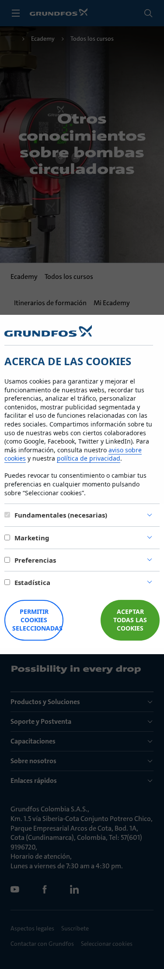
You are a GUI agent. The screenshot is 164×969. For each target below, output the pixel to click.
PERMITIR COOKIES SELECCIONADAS (37, 619)
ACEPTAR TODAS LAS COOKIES (130, 619)
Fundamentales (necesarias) (60, 515)
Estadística (32, 582)
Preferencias (35, 560)
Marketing (31, 537)
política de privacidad (88, 458)
